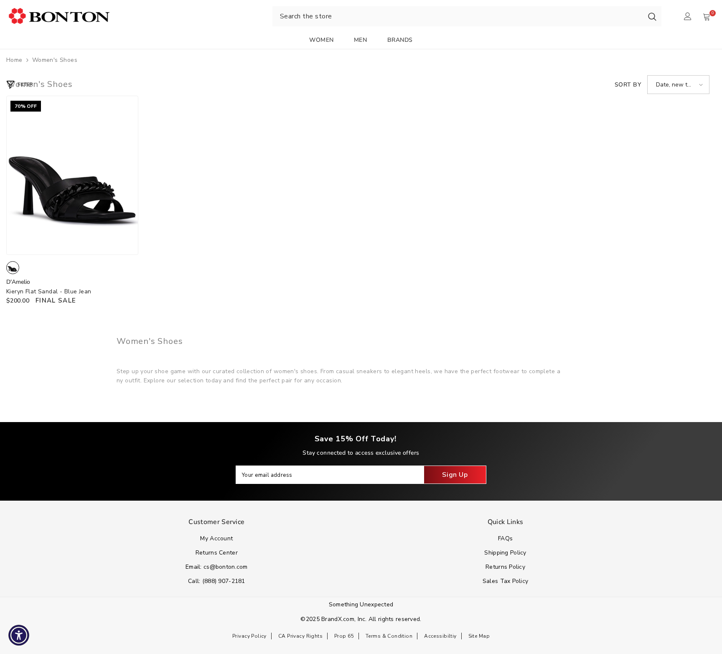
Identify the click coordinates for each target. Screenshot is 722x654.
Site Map (479, 636)
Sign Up (455, 474)
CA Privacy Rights (300, 636)
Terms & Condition (389, 636)
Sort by (628, 85)
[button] (678, 84)
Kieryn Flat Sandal (49, 291)
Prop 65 (344, 636)
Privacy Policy (249, 636)
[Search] (652, 16)
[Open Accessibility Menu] (18, 635)
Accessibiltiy (440, 636)
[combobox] (457, 16)
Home (14, 60)
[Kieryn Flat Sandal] (72, 175)
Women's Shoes (54, 60)
